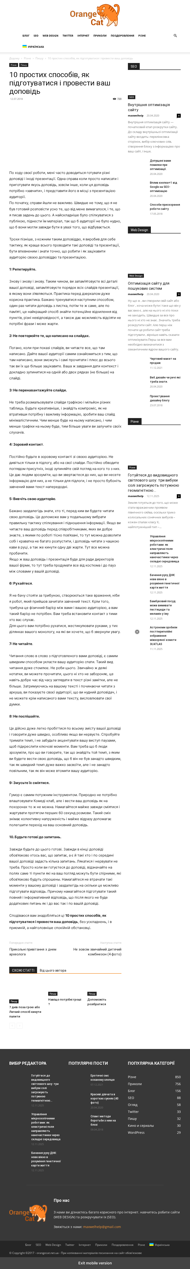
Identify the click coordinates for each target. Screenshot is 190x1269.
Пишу (39, 58)
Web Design (50, 35)
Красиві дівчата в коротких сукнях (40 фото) (104, 1098)
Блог (25, 35)
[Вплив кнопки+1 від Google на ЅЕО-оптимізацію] (137, 187)
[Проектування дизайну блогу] (137, 400)
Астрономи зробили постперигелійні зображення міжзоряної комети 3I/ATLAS (163, 636)
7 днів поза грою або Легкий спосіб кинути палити (25, 1011)
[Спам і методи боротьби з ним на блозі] (78, 1118)
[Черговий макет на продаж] (137, 363)
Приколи (100, 35)
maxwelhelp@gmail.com (102, 1227)
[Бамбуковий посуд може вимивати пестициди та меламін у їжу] (137, 605)
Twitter (68, 35)
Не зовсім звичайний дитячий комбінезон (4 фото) (97, 951)
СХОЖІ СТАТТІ (23, 970)
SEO (36, 35)
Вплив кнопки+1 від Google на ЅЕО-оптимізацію (163, 187)
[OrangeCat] (95, 15)
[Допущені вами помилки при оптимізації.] (137, 165)
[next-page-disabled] (19, 1026)
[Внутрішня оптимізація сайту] (154, 87)
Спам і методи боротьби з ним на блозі (103, 1120)
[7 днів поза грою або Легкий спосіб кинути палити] (26, 991)
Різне (142, 35)
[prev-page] (12, 1026)
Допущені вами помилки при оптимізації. (160, 165)
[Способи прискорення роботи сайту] (137, 209)
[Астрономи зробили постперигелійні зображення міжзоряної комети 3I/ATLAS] (137, 631)
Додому (14, 58)
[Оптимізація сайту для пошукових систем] (154, 258)
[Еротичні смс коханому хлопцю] (78, 1080)
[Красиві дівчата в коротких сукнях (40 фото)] (78, 1098)
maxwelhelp (135, 115)
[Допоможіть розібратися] (104, 988)
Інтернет (83, 35)
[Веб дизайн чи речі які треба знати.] (137, 381)
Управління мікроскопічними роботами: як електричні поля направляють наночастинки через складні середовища (164, 549)
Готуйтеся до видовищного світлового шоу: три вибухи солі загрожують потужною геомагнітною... (45, 1088)
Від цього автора (53, 970)
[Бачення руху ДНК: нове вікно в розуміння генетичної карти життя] (137, 579)
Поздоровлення (122, 35)
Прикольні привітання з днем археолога (32, 951)
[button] (175, 36)
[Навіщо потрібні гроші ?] (65, 988)
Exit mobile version (95, 1263)
